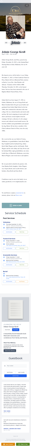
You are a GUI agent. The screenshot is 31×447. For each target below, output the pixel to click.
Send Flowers (22, 281)
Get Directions (9, 232)
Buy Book (15, 329)
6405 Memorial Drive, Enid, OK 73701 (15, 262)
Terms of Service (19, 440)
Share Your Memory (10, 350)
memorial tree (20, 193)
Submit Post (15, 375)
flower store (19, 195)
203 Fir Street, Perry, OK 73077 (13, 229)
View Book (7, 329)
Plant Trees (22, 232)
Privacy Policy (11, 440)
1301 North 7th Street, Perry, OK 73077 (16, 245)
